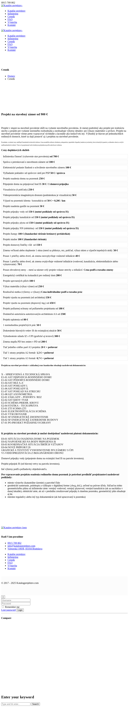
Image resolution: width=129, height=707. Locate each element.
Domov (11, 76)
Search (35, 704)
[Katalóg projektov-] (11, 5)
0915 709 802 (14, 543)
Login (20, 610)
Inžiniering (13, 557)
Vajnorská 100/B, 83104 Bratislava (25, 548)
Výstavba (12, 565)
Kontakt (12, 568)
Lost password (8, 610)
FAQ (10, 562)
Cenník (11, 560)
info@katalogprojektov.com (21, 546)
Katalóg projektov (16, 554)
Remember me (12, 607)
